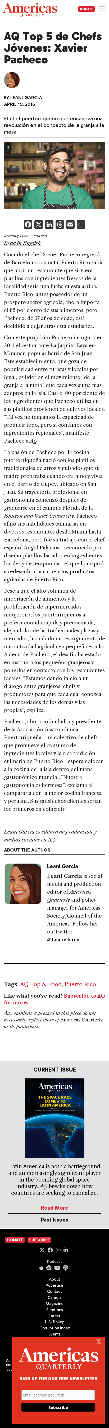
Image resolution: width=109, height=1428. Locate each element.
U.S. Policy (54, 1322)
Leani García (26, 97)
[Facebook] (28, 225)
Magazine (54, 1303)
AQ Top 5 (32, 984)
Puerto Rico (80, 984)
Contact (54, 1291)
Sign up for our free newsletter (58, 1378)
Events (54, 1334)
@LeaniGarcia (64, 940)
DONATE (86, 9)
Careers (55, 1297)
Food (55, 984)
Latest (54, 1316)
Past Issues (54, 1219)
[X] (38, 225)
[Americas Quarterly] (30, 9)
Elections (54, 1309)
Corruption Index (54, 1328)
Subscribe (39, 1240)
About (54, 1279)
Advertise (54, 1285)
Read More (54, 1207)
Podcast (54, 1261)
